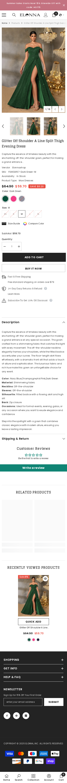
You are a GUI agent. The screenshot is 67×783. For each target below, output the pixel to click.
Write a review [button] (33, 468)
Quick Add (33, 621)
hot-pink (33, 639)
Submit (53, 702)
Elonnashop (19, 167)
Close (64, 5)
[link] (17, 545)
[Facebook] (7, 715)
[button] (61, 14)
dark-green (29, 639)
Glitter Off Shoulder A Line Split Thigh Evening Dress (34, 628)
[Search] (14, 15)
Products (15, 23)
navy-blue (38, 639)
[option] (33, 70)
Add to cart (33, 257)
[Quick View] (45, 578)
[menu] (4, 15)
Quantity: (7, 239)
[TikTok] (26, 715)
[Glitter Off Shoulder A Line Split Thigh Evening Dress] (33, 595)
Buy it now (33, 268)
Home (4, 23)
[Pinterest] (16, 715)
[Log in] (46, 15)
